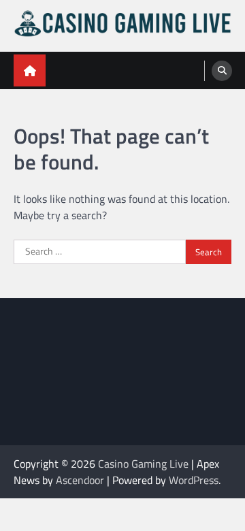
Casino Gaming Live (143, 463)
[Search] (222, 71)
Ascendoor (80, 480)
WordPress (193, 480)
